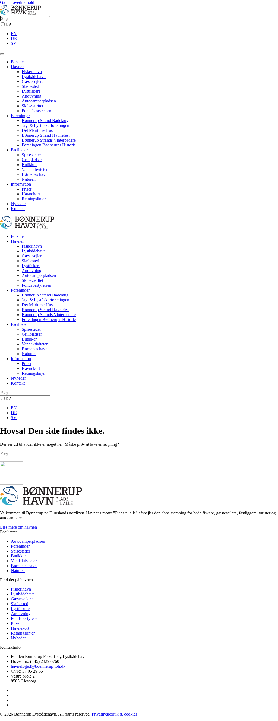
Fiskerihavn (32, 71)
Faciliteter (19, 150)
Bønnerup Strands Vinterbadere (49, 140)
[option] (144, 33)
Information (21, 184)
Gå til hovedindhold (17, 2)
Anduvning (31, 96)
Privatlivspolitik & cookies (114, 714)
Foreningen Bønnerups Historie (49, 145)
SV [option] (14, 43)
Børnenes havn (35, 174)
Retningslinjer (34, 198)
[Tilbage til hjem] (20, 13)
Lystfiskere (31, 91)
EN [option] (14, 33)
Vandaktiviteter (35, 169)
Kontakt (18, 208)
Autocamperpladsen (39, 101)
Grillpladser (32, 159)
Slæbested (30, 86)
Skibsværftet (32, 106)
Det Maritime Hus (37, 130)
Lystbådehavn (34, 76)
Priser (26, 189)
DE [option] (14, 38)
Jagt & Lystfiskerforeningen (45, 125)
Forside (17, 62)
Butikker (29, 164)
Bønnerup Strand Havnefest (46, 135)
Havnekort (31, 194)
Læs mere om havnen (18, 527)
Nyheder (18, 203)
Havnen (17, 66)
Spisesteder (31, 154)
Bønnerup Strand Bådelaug (45, 120)
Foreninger (20, 115)
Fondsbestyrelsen (36, 110)
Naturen (29, 179)
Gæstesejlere (32, 81)
